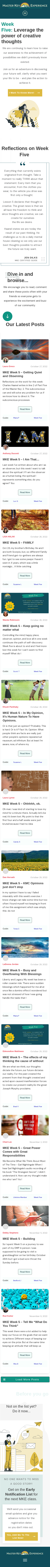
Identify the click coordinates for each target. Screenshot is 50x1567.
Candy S (16, 842)
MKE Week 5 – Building (19, 1238)
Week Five (38, 418)
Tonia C (16, 929)
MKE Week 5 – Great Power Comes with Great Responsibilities (21, 1151)
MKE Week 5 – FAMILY (18, 542)
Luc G (15, 501)
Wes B (15, 1364)
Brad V (16, 1106)
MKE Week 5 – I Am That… (21, 459)
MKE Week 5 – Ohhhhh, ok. (22, 803)
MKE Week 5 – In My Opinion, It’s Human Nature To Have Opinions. (23, 716)
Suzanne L (17, 584)
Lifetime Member (20, 1197)
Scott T (16, 671)
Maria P (16, 418)
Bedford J (17, 1280)
